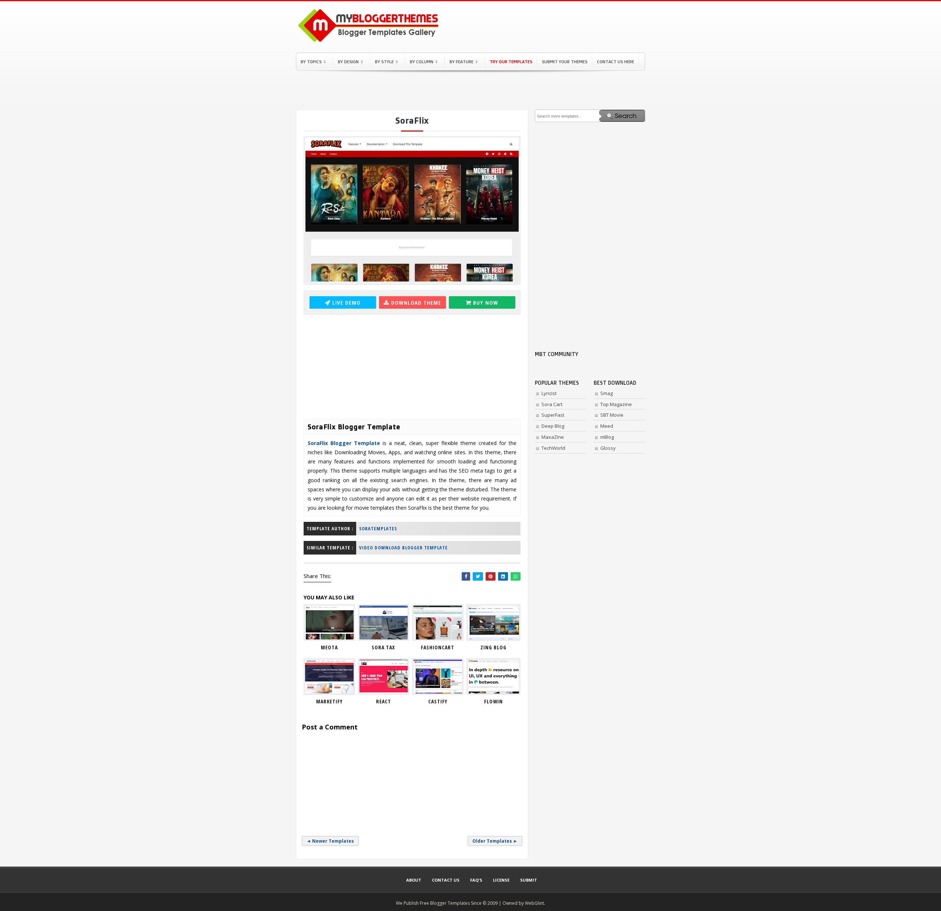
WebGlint (534, 903)
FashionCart (437, 647)
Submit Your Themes (564, 61)
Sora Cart (551, 404)
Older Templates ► (495, 841)
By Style (384, 61)
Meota (329, 647)
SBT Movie (611, 415)
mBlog (607, 437)
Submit (528, 880)
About (413, 880)
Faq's (476, 880)
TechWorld (553, 448)
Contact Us (445, 880)
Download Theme (416, 302)
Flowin (493, 701)
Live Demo (346, 302)
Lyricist (549, 393)
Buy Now (485, 302)
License (501, 880)
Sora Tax (383, 647)
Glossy (608, 448)
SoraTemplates (378, 528)
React (383, 701)
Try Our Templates (511, 61)
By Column (421, 61)
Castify (437, 701)
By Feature (461, 61)
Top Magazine (616, 404)
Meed (606, 426)
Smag (606, 393)
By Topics (311, 61)
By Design (348, 61)
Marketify (329, 701)
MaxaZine (552, 437)
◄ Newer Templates (330, 841)
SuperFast (552, 415)
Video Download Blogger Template (403, 547)
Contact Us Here (615, 61)
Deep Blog (552, 426)
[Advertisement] (470, 90)
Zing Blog (493, 647)
